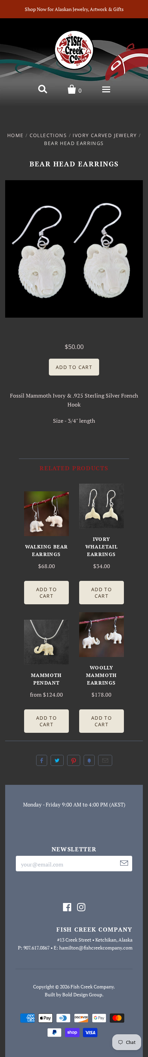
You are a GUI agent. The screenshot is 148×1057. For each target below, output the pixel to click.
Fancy (89, 760)
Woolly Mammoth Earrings (101, 675)
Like (41, 760)
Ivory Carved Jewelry (105, 135)
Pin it (73, 760)
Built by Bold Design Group (73, 994)
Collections (48, 135)
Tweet (57, 760)
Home (15, 135)
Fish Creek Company (92, 986)
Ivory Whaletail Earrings (101, 546)
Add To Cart (46, 592)
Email (105, 760)
